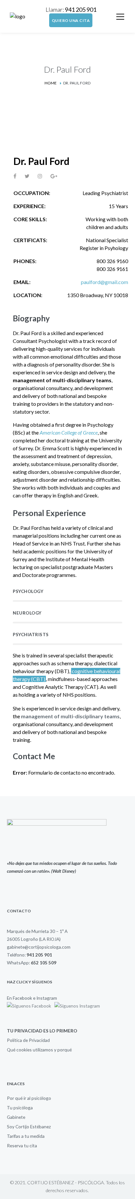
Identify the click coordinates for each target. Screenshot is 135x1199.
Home (51, 83)
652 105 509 (43, 962)
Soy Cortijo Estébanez (29, 1126)
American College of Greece (69, 432)
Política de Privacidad (28, 1040)
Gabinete (16, 1117)
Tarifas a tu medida (26, 1136)
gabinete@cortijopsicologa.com (38, 947)
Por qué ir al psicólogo (29, 1098)
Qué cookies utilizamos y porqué (39, 1049)
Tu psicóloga (20, 1107)
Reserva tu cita (22, 1145)
